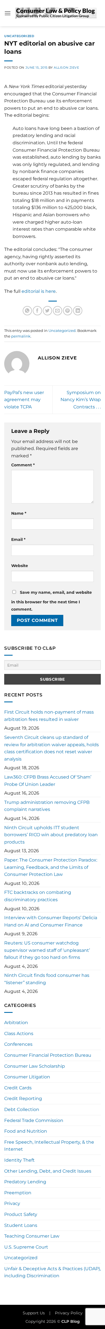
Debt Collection (21, 1109)
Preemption (17, 1192)
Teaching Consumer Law (31, 1236)
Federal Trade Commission (33, 1120)
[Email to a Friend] (57, 310)
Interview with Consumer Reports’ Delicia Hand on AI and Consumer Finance (50, 921)
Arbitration (16, 1022)
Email (18, 539)
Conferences (18, 1044)
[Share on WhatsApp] (27, 310)
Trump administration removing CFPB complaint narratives (47, 806)
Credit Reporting (23, 1098)
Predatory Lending (25, 1181)
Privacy (12, 1203)
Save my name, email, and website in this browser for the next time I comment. (51, 601)
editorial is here (39, 291)
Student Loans (20, 1225)
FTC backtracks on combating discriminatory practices (37, 896)
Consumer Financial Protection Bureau (47, 1055)
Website (19, 565)
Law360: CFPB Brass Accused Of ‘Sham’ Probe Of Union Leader (47, 780)
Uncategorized (19, 36)
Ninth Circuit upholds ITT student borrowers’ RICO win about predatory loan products (51, 835)
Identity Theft (19, 1160)
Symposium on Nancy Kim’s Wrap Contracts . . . (80, 400)
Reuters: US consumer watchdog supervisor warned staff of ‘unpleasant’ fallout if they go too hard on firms (47, 950)
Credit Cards (18, 1087)
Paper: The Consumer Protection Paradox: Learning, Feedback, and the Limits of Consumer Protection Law (50, 867)
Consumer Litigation (27, 1077)
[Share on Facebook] (37, 310)
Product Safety (20, 1214)
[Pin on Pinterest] (67, 310)
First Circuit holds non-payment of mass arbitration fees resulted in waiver (49, 715)
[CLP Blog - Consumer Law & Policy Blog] (56, 13)
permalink (21, 336)
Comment (23, 464)
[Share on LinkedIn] (77, 310)
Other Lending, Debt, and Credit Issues (47, 1171)
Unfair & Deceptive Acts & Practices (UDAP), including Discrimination (52, 1272)
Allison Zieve (66, 67)
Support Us (34, 1312)
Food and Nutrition (25, 1131)
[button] (7, 13)
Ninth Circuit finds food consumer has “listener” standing (46, 979)
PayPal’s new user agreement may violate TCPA (24, 400)
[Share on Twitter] (47, 310)
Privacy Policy (69, 1312)
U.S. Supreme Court (26, 1247)
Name (18, 513)
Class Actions (18, 1033)
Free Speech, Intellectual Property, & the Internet (49, 1145)
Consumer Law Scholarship (34, 1066)
